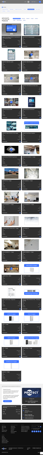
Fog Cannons (13, 426)
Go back (4, 7)
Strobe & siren (13, 427)
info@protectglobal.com (36, 448)
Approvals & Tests (5, 9)
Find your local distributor (25, 426)
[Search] (28, 2)
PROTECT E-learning (5, 441)
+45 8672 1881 (33, 402)
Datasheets (11, 9)
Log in (39, 452)
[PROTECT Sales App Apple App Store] (38, 431)
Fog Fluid (12, 430)
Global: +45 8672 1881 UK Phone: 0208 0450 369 (29, 415)
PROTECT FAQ (4, 431)
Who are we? (4, 427)
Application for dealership (25, 427)
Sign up (39, 426)
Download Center (4, 442)
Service (3, 436)
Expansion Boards (13, 431)
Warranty (3, 437)
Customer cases (4, 430)
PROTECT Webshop (24, 431)
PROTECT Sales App (24, 430)
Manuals (25, 9)
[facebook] (32, 431)
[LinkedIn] (34, 431)
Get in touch (4, 426)
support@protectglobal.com (33, 401)
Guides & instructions (18, 9)
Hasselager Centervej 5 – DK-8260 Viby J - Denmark (16, 449)
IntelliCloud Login (4, 440)
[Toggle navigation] (40, 2)
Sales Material (38, 9)
